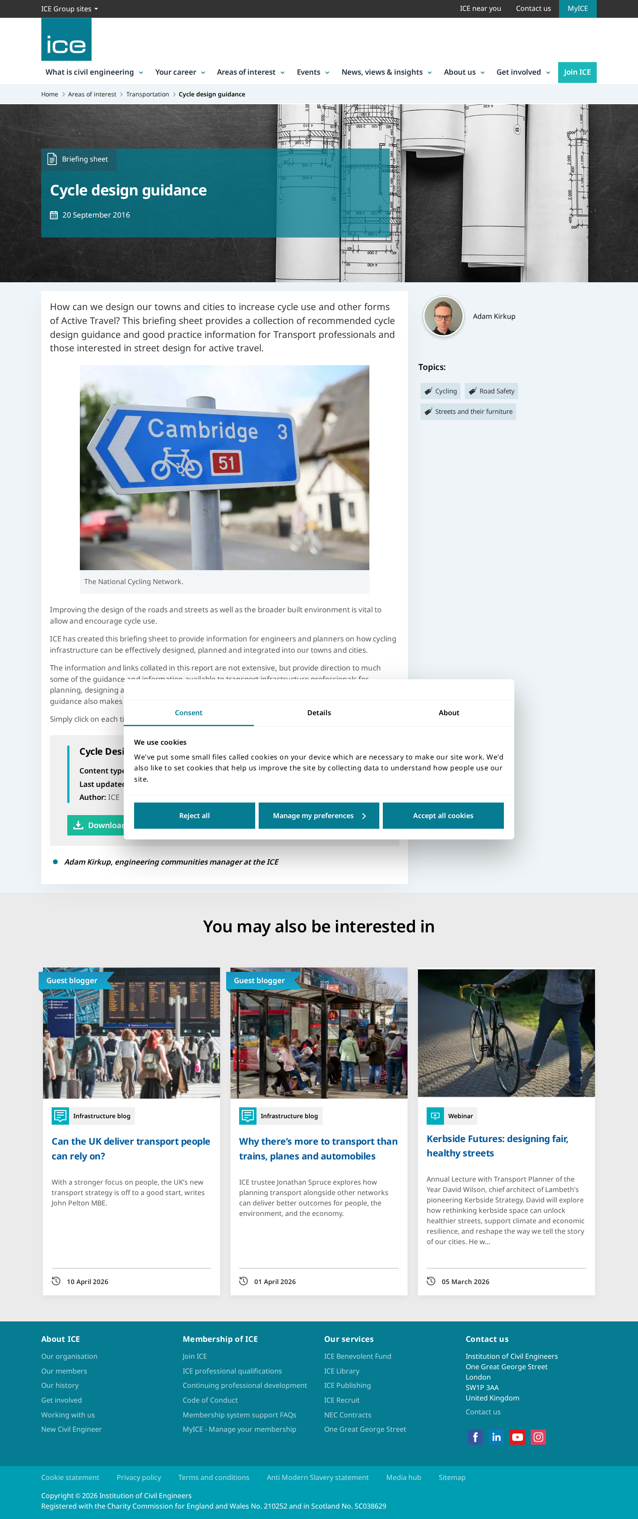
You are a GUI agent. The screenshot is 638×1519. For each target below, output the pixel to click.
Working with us (68, 1415)
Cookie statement (70, 1477)
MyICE (578, 8)
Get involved (519, 72)
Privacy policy (139, 1477)
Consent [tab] (189, 712)
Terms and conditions (214, 1477)
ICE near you (480, 8)
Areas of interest (246, 72)
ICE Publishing (347, 1385)
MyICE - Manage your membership (239, 1429)
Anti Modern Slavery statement (318, 1477)
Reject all (194, 816)
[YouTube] (517, 1437)
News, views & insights (382, 72)
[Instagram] (538, 1437)
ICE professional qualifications (232, 1371)
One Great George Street (365, 1429)
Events (308, 72)
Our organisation (69, 1356)
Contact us (533, 8)
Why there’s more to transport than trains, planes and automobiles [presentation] (318, 1148)
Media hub (403, 1477)
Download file (114, 825)
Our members (64, 1371)
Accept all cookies (443, 816)
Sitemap (452, 1477)
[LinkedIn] (496, 1437)
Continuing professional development (245, 1385)
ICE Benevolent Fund (357, 1356)
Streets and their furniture (474, 411)
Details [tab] (319, 712)
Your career (175, 72)
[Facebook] (475, 1437)
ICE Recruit (342, 1400)
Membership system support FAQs (239, 1415)
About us (460, 72)
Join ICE (577, 72)
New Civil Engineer (71, 1429)
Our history (60, 1385)
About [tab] (449, 712)
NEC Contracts (348, 1415)
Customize (319, 816)
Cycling (446, 390)
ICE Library (341, 1371)
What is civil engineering (90, 72)
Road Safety (497, 390)
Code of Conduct (210, 1400)
